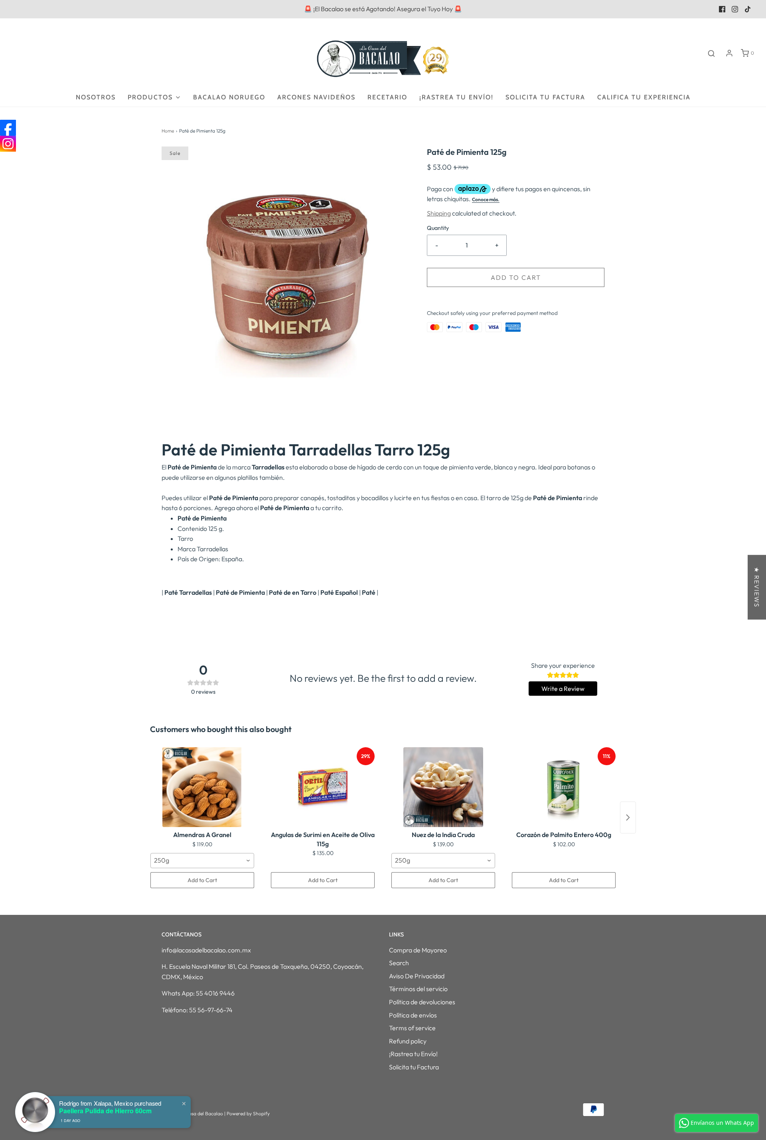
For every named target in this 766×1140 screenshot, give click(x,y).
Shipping (439, 213)
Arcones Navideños (316, 97)
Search (399, 963)
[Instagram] (8, 144)
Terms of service (412, 1028)
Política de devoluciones (422, 1002)
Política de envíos (413, 1015)
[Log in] (729, 53)
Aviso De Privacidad (416, 976)
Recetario (387, 97)
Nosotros (96, 97)
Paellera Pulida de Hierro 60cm (105, 1110)
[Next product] (628, 817)
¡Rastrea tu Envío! (456, 97)
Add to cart (516, 277)
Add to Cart (202, 880)
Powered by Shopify (248, 1113)
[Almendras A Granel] (202, 787)
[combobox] (202, 860)
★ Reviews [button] (757, 587)
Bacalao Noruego (229, 97)
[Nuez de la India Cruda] (443, 787)
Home (168, 131)
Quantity (438, 228)
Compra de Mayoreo (418, 950)
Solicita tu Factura (545, 97)
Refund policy (407, 1041)
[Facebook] (8, 128)
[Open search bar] (711, 53)
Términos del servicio (418, 989)
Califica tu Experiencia (644, 97)
